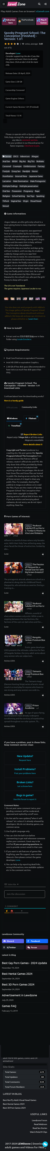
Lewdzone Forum (39, 1120)
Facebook (35, 941)
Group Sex (16, 171)
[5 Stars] (17, 43)
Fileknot (32, 418)
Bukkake (40, 161)
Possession (17, 191)
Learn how (33, 319)
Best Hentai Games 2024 (17, 973)
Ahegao (35, 156)
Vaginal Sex (16, 201)
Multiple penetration (29, 186)
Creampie (17, 166)
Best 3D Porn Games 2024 (18, 984)
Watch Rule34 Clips (38, 1132)
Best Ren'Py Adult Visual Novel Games (19, 1100)
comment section (29, 140)
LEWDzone (24, 1143)
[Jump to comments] (45, 1144)
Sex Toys (30, 196)
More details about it (32, 444)
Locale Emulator (24, 339)
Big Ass (22, 161)
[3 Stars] (11, 43)
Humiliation (8, 176)
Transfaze (15, 425)
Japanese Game (36, 176)
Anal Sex (6, 161)
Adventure (25, 156)
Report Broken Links (33, 434)
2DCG (15, 156)
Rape (37, 191)
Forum (34, 947)
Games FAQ (9, 1006)
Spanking (40, 196)
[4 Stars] (14, 43)
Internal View (21, 176)
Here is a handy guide (13, 400)
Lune (18, 53)
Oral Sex (6, 191)
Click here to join (31, 145)
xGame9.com (42, 11)
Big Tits (31, 161)
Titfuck (6, 201)
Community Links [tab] (29, 407)
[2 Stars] (8, 43)
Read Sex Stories (40, 1128)
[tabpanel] (25, 421)
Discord (10, 941)
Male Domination (20, 181)
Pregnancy (28, 191)
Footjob (6, 171)
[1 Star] (5, 43)
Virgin (25, 201)
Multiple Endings (10, 186)
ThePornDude (27, 19)
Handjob (26, 171)
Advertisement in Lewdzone (19, 995)
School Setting (18, 196)
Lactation (7, 181)
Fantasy (41, 166)
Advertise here (8, 21)
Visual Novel (35, 201)
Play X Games (42, 21)
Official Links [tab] (12, 407)
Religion (6, 196)
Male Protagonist (37, 181)
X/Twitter (11, 947)
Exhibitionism (30, 166)
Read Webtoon (40, 1124)
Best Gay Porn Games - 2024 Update (24, 963)
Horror (35, 171)
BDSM (14, 161)
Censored (7, 166)
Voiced (6, 206)
